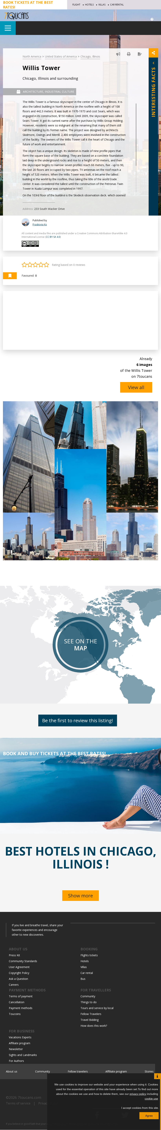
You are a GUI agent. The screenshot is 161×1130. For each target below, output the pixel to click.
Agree (149, 1115)
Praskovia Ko (40, 224)
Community (87, 996)
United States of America (61, 56)
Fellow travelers (78, 1071)
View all (136, 387)
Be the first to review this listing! (77, 720)
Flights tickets (89, 955)
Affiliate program (19, 1043)
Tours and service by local (96, 1008)
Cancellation (16, 1002)
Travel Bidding (89, 1020)
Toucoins (15, 1014)
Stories (149, 1071)
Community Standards (23, 961)
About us (11, 1071)
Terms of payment (21, 996)
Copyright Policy (19, 973)
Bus (82, 979)
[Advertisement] (80, 320)
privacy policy (138, 1093)
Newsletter (16, 1049)
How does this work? (93, 1026)
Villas (101, 4)
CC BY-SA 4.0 (53, 237)
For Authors (16, 1061)
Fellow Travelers (90, 1014)
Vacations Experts (20, 1037)
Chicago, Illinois (90, 56)
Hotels (89, 4)
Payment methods (20, 1008)
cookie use (151, 1098)
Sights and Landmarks (23, 1055)
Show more (80, 895)
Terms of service (18, 1103)
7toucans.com (29, 1097)
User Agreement (19, 967)
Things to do (88, 1002)
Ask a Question (18, 979)
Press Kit (14, 955)
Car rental (117, 4)
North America (32, 56)
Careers (14, 984)
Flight (76, 4)
